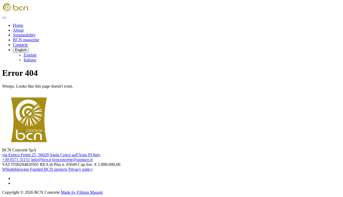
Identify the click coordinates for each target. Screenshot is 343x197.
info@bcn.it (41, 159)
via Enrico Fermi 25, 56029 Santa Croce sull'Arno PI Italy (51, 155)
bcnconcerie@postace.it (72, 159)
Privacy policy (80, 169)
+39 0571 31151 (16, 159)
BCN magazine (26, 40)
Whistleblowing (15, 169)
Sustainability (24, 35)
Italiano (30, 60)
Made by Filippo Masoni (82, 192)
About (18, 30)
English (21, 50)
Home (18, 25)
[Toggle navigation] (4, 17)
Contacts (20, 44)
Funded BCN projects (48, 169)
